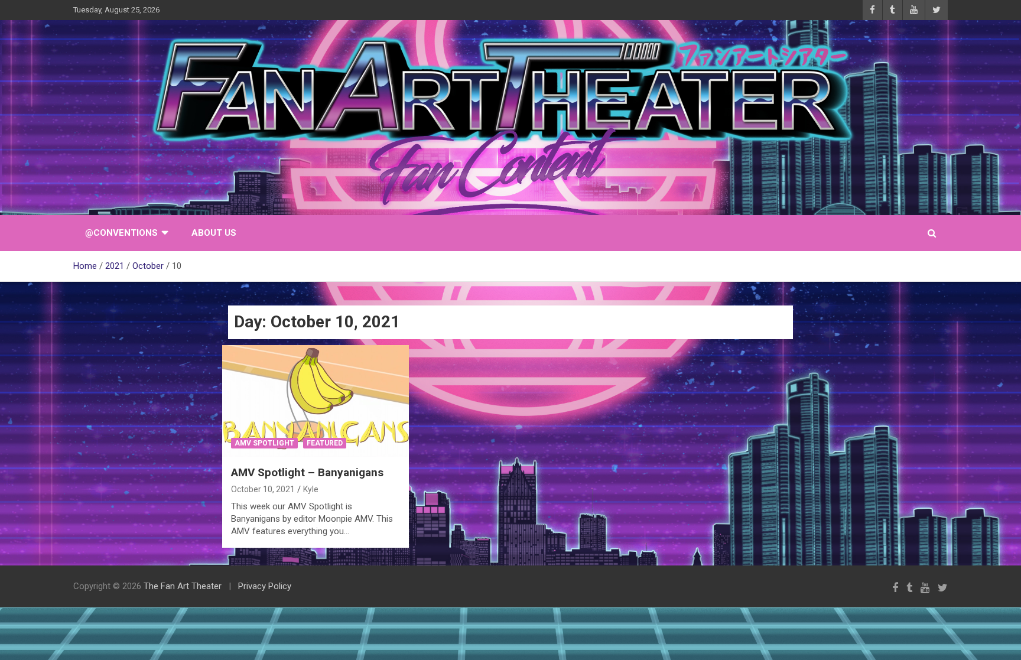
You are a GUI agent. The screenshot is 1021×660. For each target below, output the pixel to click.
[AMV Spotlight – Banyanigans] (315, 400)
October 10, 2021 (263, 489)
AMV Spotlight (264, 443)
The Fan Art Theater (183, 586)
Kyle (310, 489)
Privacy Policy (264, 586)
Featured (325, 443)
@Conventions (121, 232)
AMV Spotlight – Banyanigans (307, 472)
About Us (213, 232)
